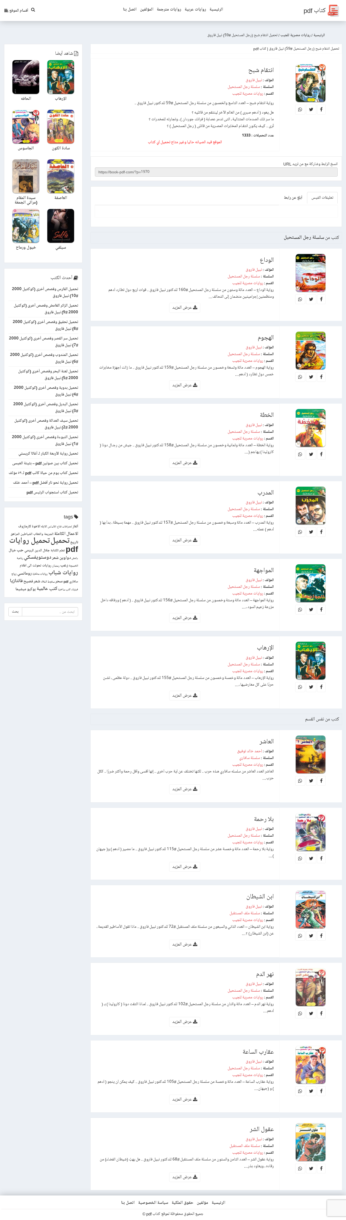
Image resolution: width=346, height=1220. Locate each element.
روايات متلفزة (40, 574)
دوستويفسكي (37, 557)
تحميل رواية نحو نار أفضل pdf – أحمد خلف (45, 482)
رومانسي (24, 573)
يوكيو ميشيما (25, 589)
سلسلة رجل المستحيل (244, 87)
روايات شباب (63, 573)
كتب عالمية (46, 588)
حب (20, 550)
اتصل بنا (130, 9)
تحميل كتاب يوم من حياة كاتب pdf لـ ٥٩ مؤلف (43, 473)
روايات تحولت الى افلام (35, 565)
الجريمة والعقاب (43, 534)
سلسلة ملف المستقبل (244, 913)
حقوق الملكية (182, 1203)
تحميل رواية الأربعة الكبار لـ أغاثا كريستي (48, 453)
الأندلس (52, 527)
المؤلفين (146, 9)
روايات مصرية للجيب (247, 93)
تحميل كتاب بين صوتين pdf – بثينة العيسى (45, 463)
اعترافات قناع (64, 527)
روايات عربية (195, 9)
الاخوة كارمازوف (29, 526)
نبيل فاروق (254, 80)
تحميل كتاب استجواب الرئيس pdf (52, 492)
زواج (13, 574)
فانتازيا (16, 581)
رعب (64, 565)
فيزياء (74, 590)
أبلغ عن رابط (293, 197)
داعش (75, 558)
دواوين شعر (61, 558)
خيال (12, 550)
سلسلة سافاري (249, 758)
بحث (15, 611)
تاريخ (74, 542)
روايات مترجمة (169, 9)
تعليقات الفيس (322, 197)
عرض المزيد (182, 307)
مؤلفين (202, 1203)
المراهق (15, 534)
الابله (44, 526)
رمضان (55, 566)
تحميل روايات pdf (43, 544)
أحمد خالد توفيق (249, 751)
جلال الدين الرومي (37, 550)
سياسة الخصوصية (153, 1203)
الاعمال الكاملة (66, 534)
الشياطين (26, 534)
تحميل (60, 540)
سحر (59, 581)
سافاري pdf (71, 581)
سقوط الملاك (48, 582)
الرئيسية (216, 9)
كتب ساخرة (64, 590)
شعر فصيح (32, 581)
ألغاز (75, 526)
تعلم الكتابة (58, 550)
